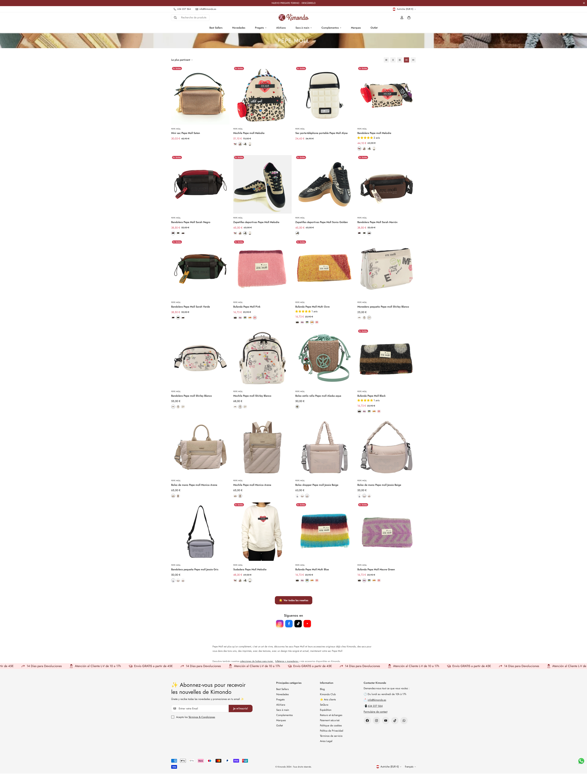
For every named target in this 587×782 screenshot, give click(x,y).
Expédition (325, 710)
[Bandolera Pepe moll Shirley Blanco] (200, 358)
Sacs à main (302, 28)
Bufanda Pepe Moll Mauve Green (376, 569)
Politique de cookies (331, 725)
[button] (408, 17)
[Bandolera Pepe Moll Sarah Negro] (200, 184)
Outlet (374, 28)
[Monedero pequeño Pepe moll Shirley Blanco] (386, 269)
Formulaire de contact (375, 712)
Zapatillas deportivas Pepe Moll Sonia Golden (321, 222)
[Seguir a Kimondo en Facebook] (289, 623)
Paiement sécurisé (330, 720)
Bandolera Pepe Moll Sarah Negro (190, 222)
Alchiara (281, 28)
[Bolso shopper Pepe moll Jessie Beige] (324, 447)
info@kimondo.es (377, 700)
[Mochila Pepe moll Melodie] (262, 95)
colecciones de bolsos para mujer (257, 661)
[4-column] (406, 60)
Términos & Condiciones (201, 717)
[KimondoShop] (293, 17)
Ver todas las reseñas (293, 600)
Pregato (259, 28)
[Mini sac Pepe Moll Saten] (200, 95)
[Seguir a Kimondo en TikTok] (298, 623)
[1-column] (386, 60)
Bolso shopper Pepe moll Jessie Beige (316, 485)
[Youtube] (385, 720)
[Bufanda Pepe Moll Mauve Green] (386, 531)
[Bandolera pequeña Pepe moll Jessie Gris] (200, 531)
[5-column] (413, 60)
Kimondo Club (328, 694)
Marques (356, 28)
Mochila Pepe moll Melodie (248, 133)
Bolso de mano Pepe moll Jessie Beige (379, 485)
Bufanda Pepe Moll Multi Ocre (312, 306)
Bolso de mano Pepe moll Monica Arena (194, 485)
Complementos (330, 28)
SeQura (324, 704)
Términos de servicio (331, 736)
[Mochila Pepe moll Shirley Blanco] (262, 358)
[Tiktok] (395, 720)
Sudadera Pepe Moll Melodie (249, 569)
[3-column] (399, 60)
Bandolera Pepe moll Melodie (374, 133)
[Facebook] (367, 720)
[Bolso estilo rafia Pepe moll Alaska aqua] (324, 358)
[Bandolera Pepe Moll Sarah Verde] (200, 269)
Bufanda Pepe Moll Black (371, 396)
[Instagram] (376, 720)
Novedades (238, 28)
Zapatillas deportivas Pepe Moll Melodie (256, 222)
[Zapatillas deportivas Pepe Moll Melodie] (262, 184)
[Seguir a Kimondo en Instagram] (279, 623)
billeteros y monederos (287, 661)
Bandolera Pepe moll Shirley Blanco (191, 396)
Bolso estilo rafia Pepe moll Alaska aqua (318, 396)
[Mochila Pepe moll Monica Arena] (262, 447)
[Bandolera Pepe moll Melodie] (386, 95)
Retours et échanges (331, 715)
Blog (322, 689)
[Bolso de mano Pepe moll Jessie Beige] (386, 447)
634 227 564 (375, 706)
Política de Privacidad (331, 730)
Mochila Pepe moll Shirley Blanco (252, 396)
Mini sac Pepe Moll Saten (185, 133)
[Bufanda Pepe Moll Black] (386, 358)
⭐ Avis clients (328, 699)
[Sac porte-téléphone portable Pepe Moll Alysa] (324, 95)
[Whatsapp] (404, 720)
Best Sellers (215, 28)
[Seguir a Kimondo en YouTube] (307, 623)
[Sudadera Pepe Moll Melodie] (262, 531)
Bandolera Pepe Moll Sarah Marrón (377, 222)
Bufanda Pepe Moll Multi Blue (312, 569)
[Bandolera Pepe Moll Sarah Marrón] (386, 184)
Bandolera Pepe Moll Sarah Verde (190, 306)
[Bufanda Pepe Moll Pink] (262, 269)
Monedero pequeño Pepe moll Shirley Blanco (383, 306)
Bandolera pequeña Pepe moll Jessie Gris (194, 569)
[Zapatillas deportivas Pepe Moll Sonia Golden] (324, 184)
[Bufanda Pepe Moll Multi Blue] (324, 531)
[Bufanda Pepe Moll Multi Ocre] (324, 269)
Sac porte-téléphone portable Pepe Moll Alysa (321, 133)
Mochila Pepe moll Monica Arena (252, 485)
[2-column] (393, 60)
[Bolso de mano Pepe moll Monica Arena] (200, 447)
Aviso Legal (326, 741)
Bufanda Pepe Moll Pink (246, 306)
